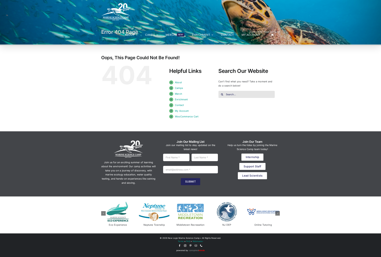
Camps (179, 88)
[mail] (196, 245)
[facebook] (179, 245)
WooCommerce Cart (187, 116)
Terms (181, 241)
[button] (103, 213)
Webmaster (197, 241)
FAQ (188, 241)
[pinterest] (190, 245)
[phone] (201, 245)
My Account (182, 110)
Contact (179, 105)
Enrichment (181, 99)
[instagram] (185, 245)
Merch (178, 93)
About (178, 82)
